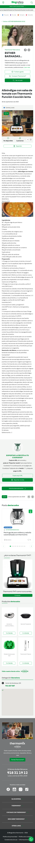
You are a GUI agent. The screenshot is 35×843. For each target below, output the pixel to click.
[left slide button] (3, 546)
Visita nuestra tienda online (17, 6)
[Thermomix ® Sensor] (26, 645)
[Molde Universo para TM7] (9, 645)
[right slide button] (31, 546)
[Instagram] (21, 789)
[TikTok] (27, 789)
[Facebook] (8, 789)
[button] (31, 2)
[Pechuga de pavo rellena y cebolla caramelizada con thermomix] (17, 518)
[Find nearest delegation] (3, 2)
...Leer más (26, 67)
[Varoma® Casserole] (26, 615)
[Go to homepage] (17, 3)
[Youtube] (14, 789)
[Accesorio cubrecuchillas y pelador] (9, 615)
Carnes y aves (8, 527)
